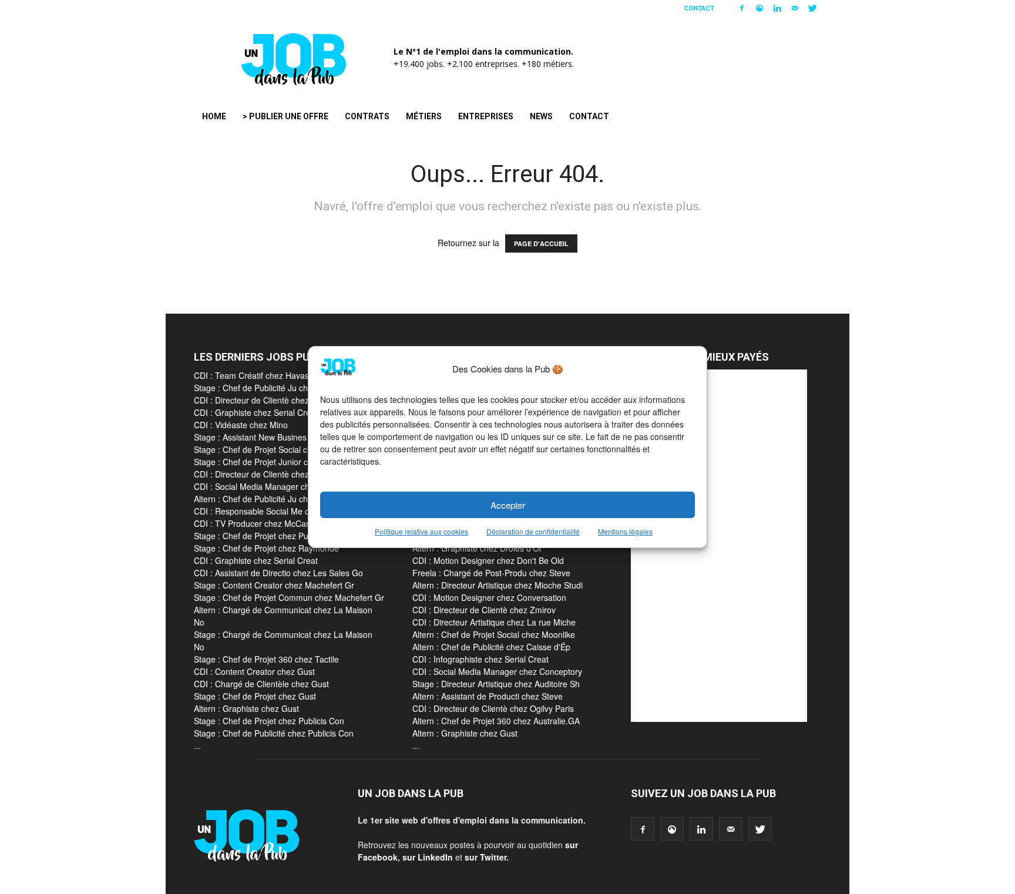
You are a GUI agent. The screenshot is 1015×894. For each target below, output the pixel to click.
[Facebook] (742, 8)
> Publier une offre (285, 116)
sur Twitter (485, 857)
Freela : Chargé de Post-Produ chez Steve (491, 573)
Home (214, 116)
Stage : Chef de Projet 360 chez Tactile (266, 659)
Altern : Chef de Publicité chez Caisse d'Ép (491, 647)
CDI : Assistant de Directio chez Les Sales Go (278, 573)
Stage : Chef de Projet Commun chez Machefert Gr (289, 597)
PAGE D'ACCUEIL (541, 243)
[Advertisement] (719, 545)
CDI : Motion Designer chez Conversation (489, 597)
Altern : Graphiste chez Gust (246, 708)
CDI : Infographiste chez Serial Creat (480, 659)
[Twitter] (812, 8)
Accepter (507, 505)
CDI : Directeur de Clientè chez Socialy (266, 474)
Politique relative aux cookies (421, 531)
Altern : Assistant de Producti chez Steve (487, 696)
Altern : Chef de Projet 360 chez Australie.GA (496, 721)
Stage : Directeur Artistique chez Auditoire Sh (496, 684)
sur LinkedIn (427, 857)
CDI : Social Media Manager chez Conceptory (497, 671)
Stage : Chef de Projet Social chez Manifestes (279, 449)
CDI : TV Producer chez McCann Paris (265, 523)
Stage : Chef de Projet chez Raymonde (266, 548)
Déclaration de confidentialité (533, 531)
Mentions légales (625, 531)
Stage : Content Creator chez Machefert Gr (274, 585)
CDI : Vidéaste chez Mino (241, 425)
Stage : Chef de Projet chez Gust (255, 696)
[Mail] (795, 8)
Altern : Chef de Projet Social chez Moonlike (493, 634)
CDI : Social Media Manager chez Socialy (270, 486)
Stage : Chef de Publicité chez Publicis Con (274, 733)
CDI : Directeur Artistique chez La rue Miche (494, 622)
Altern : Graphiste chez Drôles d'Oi (476, 548)
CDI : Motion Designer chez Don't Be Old (488, 560)
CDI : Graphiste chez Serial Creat (256, 412)
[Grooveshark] (759, 8)
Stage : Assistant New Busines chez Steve (272, 437)
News (541, 116)
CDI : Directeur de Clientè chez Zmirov (265, 400)
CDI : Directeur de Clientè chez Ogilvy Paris (493, 708)
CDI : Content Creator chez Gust (254, 671)
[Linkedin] (777, 8)
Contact (699, 8)
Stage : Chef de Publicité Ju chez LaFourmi (274, 388)
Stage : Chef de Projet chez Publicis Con (269, 536)
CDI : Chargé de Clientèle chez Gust (261, 684)
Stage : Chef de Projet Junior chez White (269, 462)
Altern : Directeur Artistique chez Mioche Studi (497, 585)
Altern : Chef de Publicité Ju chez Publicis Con (279, 499)
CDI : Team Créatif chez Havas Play (260, 375)
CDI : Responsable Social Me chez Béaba (271, 511)
